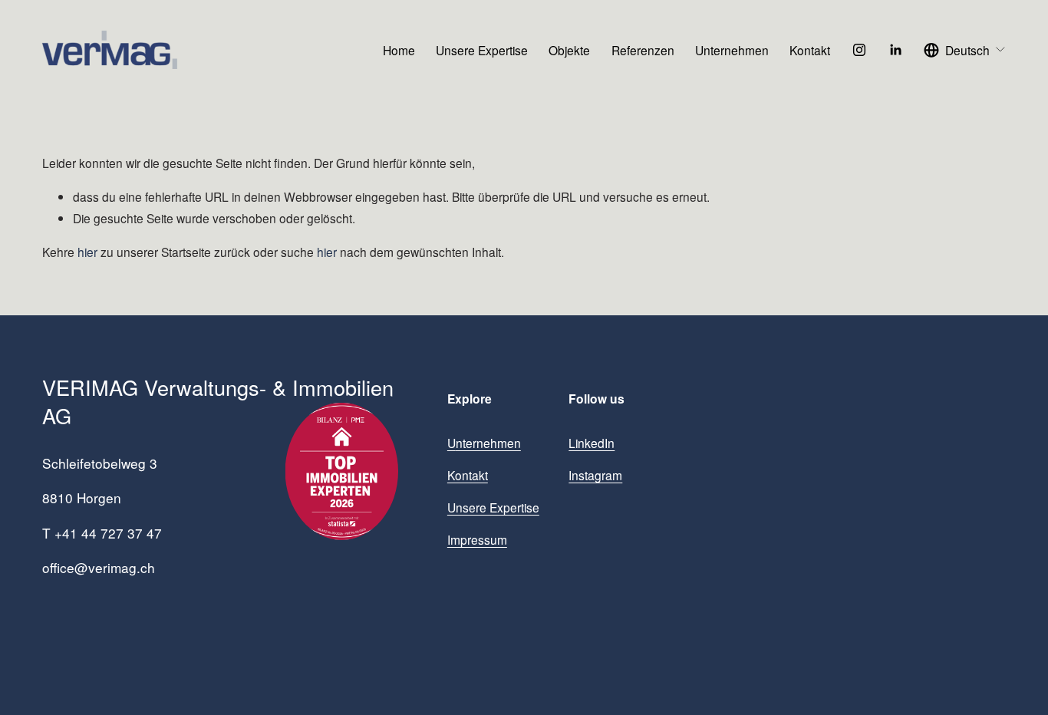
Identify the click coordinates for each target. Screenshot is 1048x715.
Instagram (595, 474)
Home (399, 49)
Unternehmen (732, 49)
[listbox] (965, 49)
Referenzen (642, 49)
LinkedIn (591, 442)
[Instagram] (859, 50)
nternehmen (488, 442)
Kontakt (809, 49)
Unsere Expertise (482, 49)
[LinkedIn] (895, 50)
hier (87, 251)
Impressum (477, 539)
